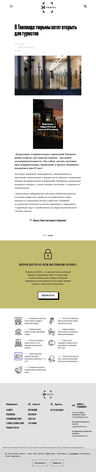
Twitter (32, 418)
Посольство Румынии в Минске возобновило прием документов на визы (68, 320)
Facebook (32, 414)
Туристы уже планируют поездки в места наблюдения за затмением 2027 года (67, 344)
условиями (74, 454)
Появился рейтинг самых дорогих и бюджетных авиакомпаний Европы (68, 331)
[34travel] (48, 7)
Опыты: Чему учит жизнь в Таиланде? (49, 220)
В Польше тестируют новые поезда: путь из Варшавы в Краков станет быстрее (34, 344)
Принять (57, 463)
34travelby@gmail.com (80, 417)
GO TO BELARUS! (57, 410)
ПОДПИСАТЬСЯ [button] (48, 295)
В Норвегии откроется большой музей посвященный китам (35, 369)
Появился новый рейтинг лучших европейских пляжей (35, 331)
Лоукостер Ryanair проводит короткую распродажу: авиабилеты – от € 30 (35, 357)
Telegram (32, 423)
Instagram (32, 409)
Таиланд (50, 235)
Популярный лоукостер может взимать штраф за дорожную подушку (35, 320)
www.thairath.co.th (26, 47)
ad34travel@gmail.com (80, 436)
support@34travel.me (79, 427)
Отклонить (40, 463)
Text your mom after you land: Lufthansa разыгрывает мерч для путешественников (68, 358)
